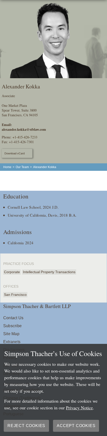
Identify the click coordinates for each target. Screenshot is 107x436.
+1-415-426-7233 (24, 137)
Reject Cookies (26, 426)
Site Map (11, 334)
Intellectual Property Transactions (49, 272)
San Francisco (15, 295)
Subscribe (12, 326)
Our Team (22, 167)
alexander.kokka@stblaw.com (24, 129)
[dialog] (53, 390)
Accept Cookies (76, 426)
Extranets (11, 342)
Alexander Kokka (44, 167)
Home (7, 167)
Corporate (12, 272)
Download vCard (14, 153)
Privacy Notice (79, 408)
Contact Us (13, 318)
